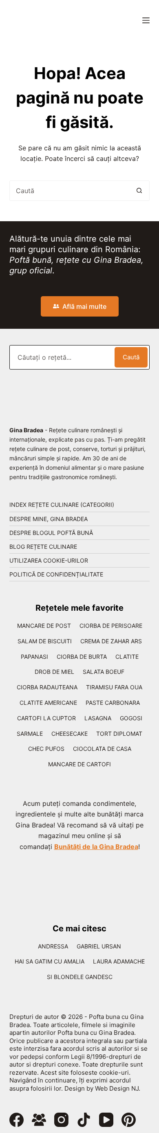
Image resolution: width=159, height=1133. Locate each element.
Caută (131, 357)
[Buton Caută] (139, 190)
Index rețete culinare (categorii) (61, 504)
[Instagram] (61, 1120)
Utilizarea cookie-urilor (48, 560)
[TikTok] (84, 1120)
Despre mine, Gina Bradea (48, 518)
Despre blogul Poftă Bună (51, 532)
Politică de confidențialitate (56, 574)
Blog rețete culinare (43, 546)
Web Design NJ (117, 1088)
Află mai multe (84, 306)
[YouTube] (106, 1120)
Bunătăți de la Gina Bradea (96, 847)
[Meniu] (146, 20)
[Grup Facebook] (39, 1120)
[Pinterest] (128, 1120)
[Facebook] (16, 1120)
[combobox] (69, 190)
